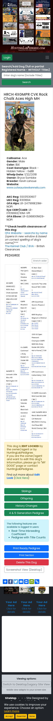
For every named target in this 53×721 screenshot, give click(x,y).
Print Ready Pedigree (26, 548)
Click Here (21, 478)
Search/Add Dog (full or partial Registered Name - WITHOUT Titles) (26, 68)
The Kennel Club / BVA (19, 246)
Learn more (11, 711)
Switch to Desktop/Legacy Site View (26, 684)
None (32, 716)
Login (7, 57)
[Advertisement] (26, 644)
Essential (21, 716)
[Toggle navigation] (47, 57)
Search (26, 82)
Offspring (26, 498)
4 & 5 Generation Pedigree (26, 513)
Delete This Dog (26, 562)
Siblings (26, 491)
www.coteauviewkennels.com (26, 187)
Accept (9, 716)
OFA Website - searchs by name (26, 233)
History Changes (26, 506)
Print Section (26, 555)
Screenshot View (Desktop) (24, 570)
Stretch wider (40, 260)
